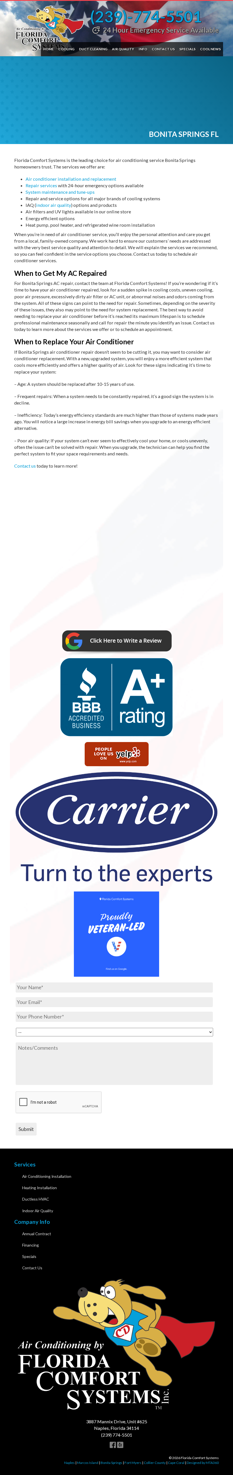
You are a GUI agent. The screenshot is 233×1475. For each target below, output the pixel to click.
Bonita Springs (111, 1463)
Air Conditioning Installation (46, 1176)
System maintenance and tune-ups (60, 192)
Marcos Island (87, 1463)
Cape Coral (176, 1463)
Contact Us (163, 49)
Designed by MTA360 (203, 1463)
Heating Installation (39, 1187)
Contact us (25, 465)
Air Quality (123, 49)
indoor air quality (53, 205)
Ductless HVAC (35, 1199)
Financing (30, 1245)
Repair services (41, 185)
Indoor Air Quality (37, 1210)
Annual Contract (36, 1233)
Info (143, 49)
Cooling (66, 49)
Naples (69, 1463)
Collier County (155, 1463)
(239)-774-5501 (146, 16)
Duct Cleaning (93, 49)
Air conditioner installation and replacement (71, 179)
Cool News (210, 49)
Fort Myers (133, 1463)
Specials (187, 49)
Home (48, 49)
